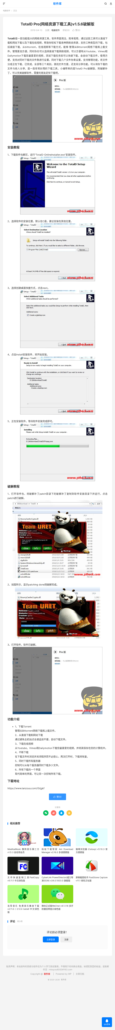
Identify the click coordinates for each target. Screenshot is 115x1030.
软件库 (57, 3)
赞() (76, 30)
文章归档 (80, 974)
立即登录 (51, 939)
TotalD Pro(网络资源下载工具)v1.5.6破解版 (57, 24)
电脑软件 (6, 11)
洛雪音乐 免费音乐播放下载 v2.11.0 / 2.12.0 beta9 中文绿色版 (23, 909)
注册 (66, 939)
